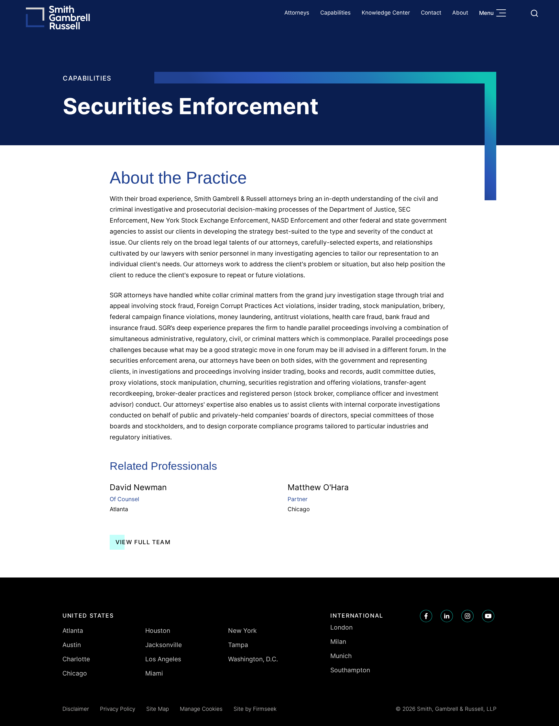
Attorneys (296, 12)
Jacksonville (163, 645)
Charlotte (76, 659)
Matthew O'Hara (318, 487)
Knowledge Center (386, 12)
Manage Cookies (201, 709)
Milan (338, 641)
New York (242, 630)
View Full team (142, 542)
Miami (154, 673)
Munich (341, 656)
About (460, 12)
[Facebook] (426, 616)
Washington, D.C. (253, 659)
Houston (157, 630)
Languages (519, 13)
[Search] (534, 13)
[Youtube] (488, 616)
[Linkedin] (447, 616)
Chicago (299, 509)
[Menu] (502, 13)
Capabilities (335, 12)
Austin (71, 645)
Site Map (157, 709)
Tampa (238, 645)
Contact (431, 12)
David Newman (138, 487)
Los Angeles (163, 659)
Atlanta (119, 509)
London (341, 627)
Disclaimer (75, 709)
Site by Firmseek (255, 709)
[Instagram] (467, 616)
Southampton (350, 670)
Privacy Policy (117, 709)
